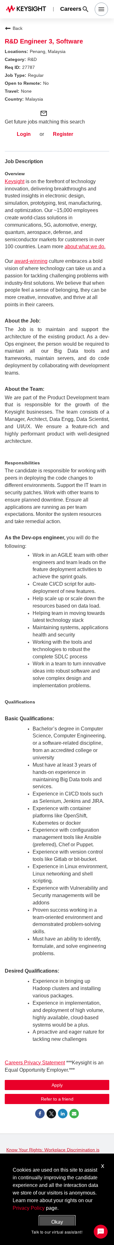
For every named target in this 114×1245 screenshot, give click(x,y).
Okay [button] (57, 1222)
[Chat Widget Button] (101, 1232)
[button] (101, 9)
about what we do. (85, 246)
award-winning (31, 261)
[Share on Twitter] (51, 1113)
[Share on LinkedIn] (62, 1113)
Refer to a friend (57, 1099)
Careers (70, 9)
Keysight (14, 181)
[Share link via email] (74, 1113)
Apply (57, 1085)
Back (17, 28)
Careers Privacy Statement (35, 1062)
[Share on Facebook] (40, 1113)
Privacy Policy (29, 1208)
